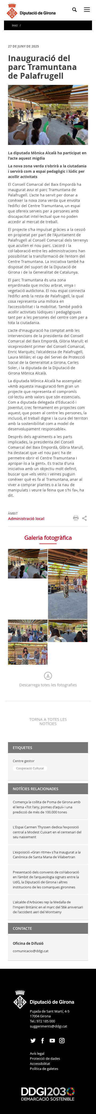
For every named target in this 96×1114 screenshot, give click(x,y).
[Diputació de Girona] (32, 10)
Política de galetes (44, 1068)
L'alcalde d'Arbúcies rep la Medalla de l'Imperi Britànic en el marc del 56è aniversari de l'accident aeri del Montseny (48, 907)
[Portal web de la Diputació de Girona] (44, 997)
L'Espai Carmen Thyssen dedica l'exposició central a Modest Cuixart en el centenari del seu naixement (47, 832)
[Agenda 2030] (48, 1093)
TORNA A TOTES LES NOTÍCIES (48, 721)
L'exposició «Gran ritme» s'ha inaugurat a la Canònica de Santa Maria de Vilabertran (47, 855)
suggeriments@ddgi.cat (48, 1026)
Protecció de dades (45, 1058)
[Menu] (88, 10)
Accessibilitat (40, 1063)
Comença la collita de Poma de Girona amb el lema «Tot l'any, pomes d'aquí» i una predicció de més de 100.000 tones (47, 807)
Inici (15, 25)
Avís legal (37, 1053)
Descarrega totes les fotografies (48, 684)
